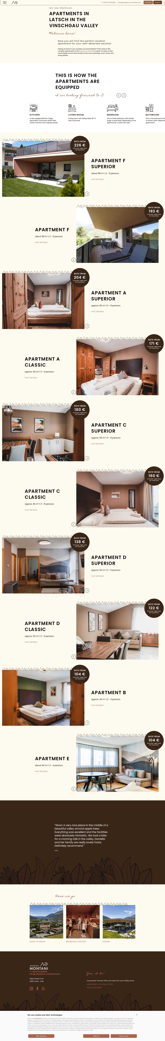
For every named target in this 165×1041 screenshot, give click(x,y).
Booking (148, 2)
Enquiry (157, 2)
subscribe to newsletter (100, 984)
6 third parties (38, 1018)
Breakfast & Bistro (76, 941)
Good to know (37, 941)
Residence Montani (86, 51)
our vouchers (94, 987)
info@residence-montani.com (45, 974)
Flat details (97, 179)
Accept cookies (123, 1036)
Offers (106, 941)
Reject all (96, 1036)
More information (41, 1036)
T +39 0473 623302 (38, 971)
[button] (137, 1014)
